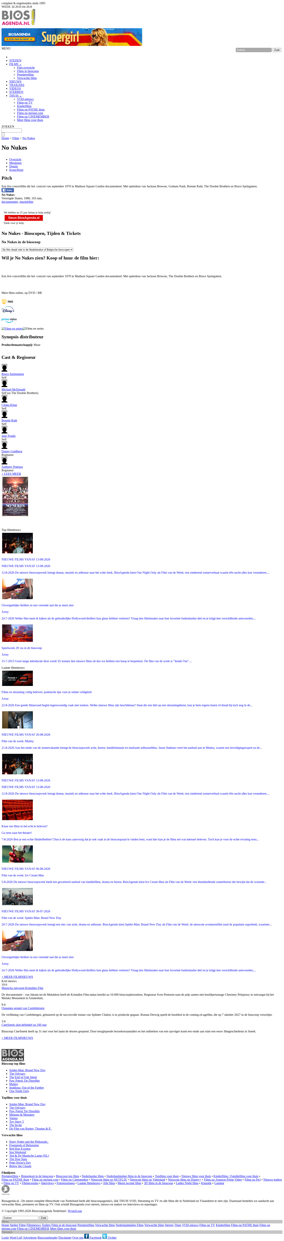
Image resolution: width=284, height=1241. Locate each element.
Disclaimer (64, 1237)
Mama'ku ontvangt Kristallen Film (22, 988)
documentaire (10, 201)
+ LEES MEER (11, 473)
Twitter (111, 1237)
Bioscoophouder (47, 1237)
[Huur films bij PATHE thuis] (7, 304)
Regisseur (12, 453)
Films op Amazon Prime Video (223, 1179)
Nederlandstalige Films (130, 1225)
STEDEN (15, 60)
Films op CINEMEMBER (33, 116)
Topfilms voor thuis (167, 1176)
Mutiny (13, 1084)
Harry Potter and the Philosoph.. (28, 1141)
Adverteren (30, 1237)
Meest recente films (129, 1183)
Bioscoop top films (67, 1176)
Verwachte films (27, 78)
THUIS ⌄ (15, 95)
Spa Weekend (17, 1152)
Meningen (15, 163)
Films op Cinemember (74, 1179)
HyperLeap (75, 1211)
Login (5, 1237)
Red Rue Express (20, 1148)
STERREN (16, 92)
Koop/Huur (16, 169)
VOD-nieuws (25, 99)
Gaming (219, 1183)
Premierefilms (25, 74)
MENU (6, 48)
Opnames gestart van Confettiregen (23, 1008)
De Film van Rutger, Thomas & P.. (30, 1128)
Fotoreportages (66, 1183)
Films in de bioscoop (64, 1225)
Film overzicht (26, 67)
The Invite (15, 1125)
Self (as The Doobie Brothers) (20, 391)
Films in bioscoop (28, 71)
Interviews (47, 1183)
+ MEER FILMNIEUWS (17, 976)
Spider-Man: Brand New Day (27, 1070)
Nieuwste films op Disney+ (184, 1179)
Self (13, 375)
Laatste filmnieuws (88, 1183)
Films (15, 138)
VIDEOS (15, 88)
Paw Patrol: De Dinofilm (24, 1080)
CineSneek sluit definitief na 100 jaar (24, 1024)
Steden (14, 1225)
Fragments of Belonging (24, 1145)
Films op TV (25, 102)
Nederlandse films (93, 1176)
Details (13, 166)
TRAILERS (16, 85)
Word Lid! (16, 1237)
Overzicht (15, 159)
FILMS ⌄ (15, 64)
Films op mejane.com (30, 113)
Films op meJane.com (45, 1179)
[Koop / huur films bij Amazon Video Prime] (9, 321)
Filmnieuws (33, 1225)
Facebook (95, 1237)
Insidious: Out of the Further (26, 1087)
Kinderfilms (24, 106)
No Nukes (28, 138)
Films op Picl (253, 1179)
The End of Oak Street (23, 1077)
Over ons (77, 1237)
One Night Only (19, 1091)
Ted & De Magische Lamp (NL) (29, 1155)
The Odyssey (17, 1073)
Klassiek (206, 1183)
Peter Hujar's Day (20, 1162)
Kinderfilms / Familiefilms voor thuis (235, 1176)
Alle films (109, 1183)
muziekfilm (26, 201)
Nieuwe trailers (272, 1179)
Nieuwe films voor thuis (196, 1176)
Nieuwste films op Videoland (147, 1179)
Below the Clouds (20, 1166)
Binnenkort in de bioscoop (37, 1176)
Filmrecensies (30, 1183)
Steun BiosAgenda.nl (23, 217)
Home (5, 138)
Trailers (46, 1225)
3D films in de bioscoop (158, 1183)
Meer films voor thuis (30, 120)
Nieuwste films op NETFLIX (109, 1179)
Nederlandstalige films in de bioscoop (129, 1176)
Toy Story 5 (16, 1121)
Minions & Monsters (21, 1114)
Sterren (169, 1225)
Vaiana (13, 1118)
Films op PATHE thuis (31, 109)
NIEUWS (15, 81)
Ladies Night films (187, 1183)
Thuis (177, 1225)
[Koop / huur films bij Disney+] (8, 312)
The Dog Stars (18, 1159)
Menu (5, 1221)
